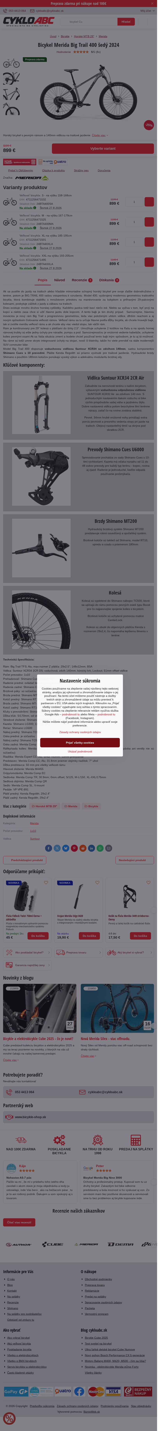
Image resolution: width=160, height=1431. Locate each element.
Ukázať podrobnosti (80, 751)
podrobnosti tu (71, 714)
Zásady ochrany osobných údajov (80, 732)
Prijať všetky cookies (80, 742)
